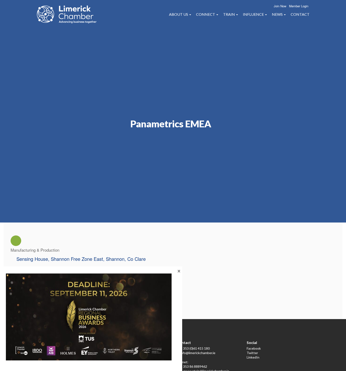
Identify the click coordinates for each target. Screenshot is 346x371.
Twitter (252, 353)
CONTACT (300, 14)
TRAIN (229, 14)
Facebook (254, 348)
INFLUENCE (254, 14)
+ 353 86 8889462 (193, 366)
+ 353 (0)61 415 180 (195, 348)
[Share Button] (16, 240)
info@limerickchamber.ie (197, 353)
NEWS (277, 14)
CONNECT (206, 14)
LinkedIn (253, 357)
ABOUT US (179, 14)
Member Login (298, 6)
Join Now (280, 6)
